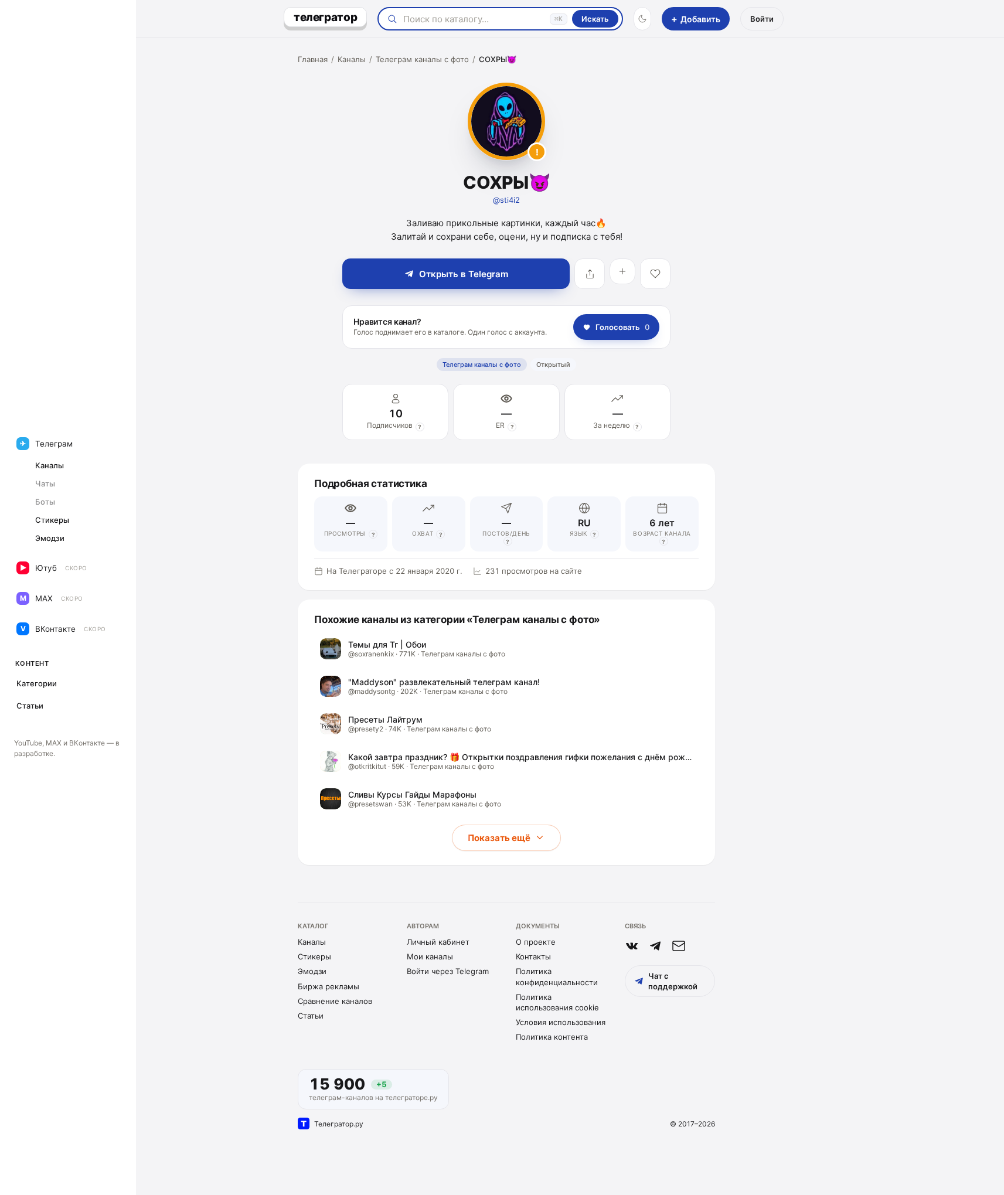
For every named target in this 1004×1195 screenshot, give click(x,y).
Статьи (311, 1015)
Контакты (533, 956)
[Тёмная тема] (642, 18)
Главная (313, 59)
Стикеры (314, 956)
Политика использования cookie (557, 1002)
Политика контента (552, 1036)
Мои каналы (430, 956)
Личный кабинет (438, 942)
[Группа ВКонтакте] (632, 946)
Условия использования (560, 1022)
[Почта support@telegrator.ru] (679, 946)
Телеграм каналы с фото (422, 59)
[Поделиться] (589, 273)
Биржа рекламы (328, 986)
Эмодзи (312, 971)
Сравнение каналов (335, 1001)
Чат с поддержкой (672, 981)
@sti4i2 (506, 200)
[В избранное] (655, 273)
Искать (595, 18)
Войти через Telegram (448, 971)
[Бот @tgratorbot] (655, 946)
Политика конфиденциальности (557, 976)
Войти (762, 18)
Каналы (352, 59)
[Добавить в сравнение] (622, 271)
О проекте (536, 942)
